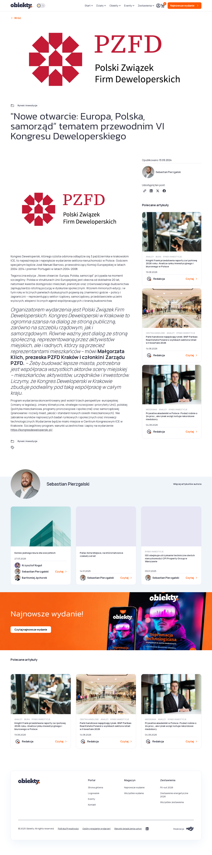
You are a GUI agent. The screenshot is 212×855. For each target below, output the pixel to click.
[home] (22, 5)
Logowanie (93, 793)
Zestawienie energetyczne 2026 (174, 795)
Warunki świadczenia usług (128, 828)
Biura (158, 256)
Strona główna (95, 787)
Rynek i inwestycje (27, 105)
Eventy (91, 798)
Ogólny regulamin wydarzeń (96, 828)
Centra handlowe (155, 333)
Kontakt (92, 804)
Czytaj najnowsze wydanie (30, 629)
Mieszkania (151, 409)
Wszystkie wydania (134, 793)
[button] (89, 5)
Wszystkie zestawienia (172, 802)
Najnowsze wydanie (134, 787)
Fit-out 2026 (166, 787)
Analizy (150, 256)
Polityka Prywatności (68, 828)
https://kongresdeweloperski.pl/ (31, 430)
